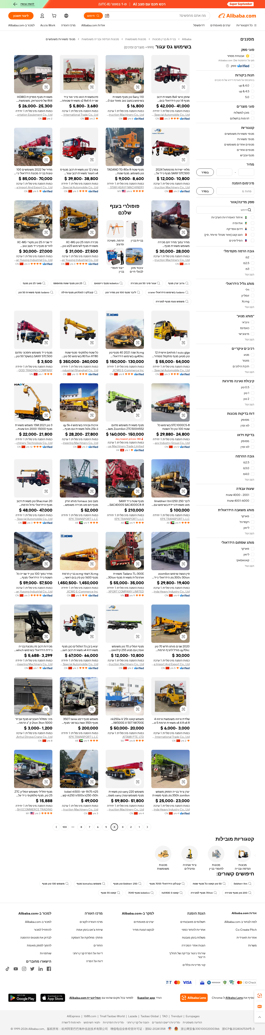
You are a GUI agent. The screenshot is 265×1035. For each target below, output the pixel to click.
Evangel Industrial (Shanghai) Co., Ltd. (79, 370)
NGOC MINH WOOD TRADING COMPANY (33, 370)
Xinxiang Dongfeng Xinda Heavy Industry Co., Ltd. (170, 591)
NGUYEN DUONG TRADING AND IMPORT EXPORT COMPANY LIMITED (125, 591)
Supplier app (146, 997)
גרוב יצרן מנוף (176, 283)
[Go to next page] (56, 827)
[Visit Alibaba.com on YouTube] (15, 968)
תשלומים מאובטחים (192, 921)
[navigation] (225, 433)
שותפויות (45, 953)
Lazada (132, 1016)
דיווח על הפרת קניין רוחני (88, 953)
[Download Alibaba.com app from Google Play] (22, 998)
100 (65, 827)
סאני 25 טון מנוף (32, 283)
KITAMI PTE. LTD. (133, 736)
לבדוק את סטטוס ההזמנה (35, 937)
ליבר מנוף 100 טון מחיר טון (120, 292)
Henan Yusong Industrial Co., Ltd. (79, 260)
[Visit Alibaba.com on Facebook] (48, 968)
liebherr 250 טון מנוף (125, 883)
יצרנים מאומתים (144, 921)
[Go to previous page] (147, 827)
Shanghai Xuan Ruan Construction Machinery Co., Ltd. (170, 260)
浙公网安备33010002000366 (200, 1028)
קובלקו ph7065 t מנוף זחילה (77, 292)
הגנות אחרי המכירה (193, 945)
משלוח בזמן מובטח (193, 937)
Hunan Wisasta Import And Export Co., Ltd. (33, 187)
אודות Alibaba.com (244, 913)
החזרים (98, 945)
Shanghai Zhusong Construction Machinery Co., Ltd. (125, 809)
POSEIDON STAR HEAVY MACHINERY (125, 187)
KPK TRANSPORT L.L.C (175, 519)
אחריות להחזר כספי (193, 929)
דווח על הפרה (94, 961)
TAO (164, 1016)
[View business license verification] (170, 1029)
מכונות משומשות (135, 39)
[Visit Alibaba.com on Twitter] (32, 968)
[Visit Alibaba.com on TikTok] (7, 968)
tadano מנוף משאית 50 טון (33, 292)
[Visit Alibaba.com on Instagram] (24, 968)
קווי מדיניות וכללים (194, 964)
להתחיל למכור (42, 929)
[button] (107, 15)
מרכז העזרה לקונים (91, 921)
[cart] (54, 16)
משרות (252, 945)
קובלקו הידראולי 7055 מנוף (165, 883)
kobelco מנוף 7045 (139, 892)
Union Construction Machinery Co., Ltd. (125, 114)
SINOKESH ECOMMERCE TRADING (33, 809)
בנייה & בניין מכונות (164, 39)
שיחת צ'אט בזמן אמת (89, 929)
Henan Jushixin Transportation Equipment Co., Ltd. (33, 114)
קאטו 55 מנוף (108, 892)
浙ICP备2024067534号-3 (238, 1028)
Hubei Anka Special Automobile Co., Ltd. (170, 114)
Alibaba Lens (234, 997)
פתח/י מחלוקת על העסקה (87, 937)
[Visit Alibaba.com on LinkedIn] (40, 968)
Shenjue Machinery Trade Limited (125, 446)
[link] (259, 995)
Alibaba (186, 39)
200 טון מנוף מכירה (236, 892)
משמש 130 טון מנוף (53, 883)
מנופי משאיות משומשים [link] (60, 39)
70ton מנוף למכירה (202, 892)
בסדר (205, 172)
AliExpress (73, 1016)
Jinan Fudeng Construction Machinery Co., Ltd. (170, 187)
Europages (193, 1016)
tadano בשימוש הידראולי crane (166, 292)
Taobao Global (150, 1016)
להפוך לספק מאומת (39, 945)
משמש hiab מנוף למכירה (170, 301)
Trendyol (176, 1016)
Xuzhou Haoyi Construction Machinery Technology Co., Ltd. (33, 443)
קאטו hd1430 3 (170, 892)
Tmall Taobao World (112, 1016)
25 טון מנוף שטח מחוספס (67, 283)
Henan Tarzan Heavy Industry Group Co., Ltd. (170, 443)
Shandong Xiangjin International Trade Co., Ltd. (79, 114)
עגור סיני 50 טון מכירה (143, 283)
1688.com (90, 1016)
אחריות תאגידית (247, 937)
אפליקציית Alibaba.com (85, 997)
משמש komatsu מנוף (89, 883)
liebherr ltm (240, 883)
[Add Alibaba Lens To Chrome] (194, 998)
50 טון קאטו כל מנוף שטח (207, 883)
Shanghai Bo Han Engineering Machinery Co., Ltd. (79, 443)
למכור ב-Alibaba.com (38, 921)
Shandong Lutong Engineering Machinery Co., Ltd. (33, 664)
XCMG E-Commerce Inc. (128, 370)
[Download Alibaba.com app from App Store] (52, 998)
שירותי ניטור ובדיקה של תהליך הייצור (187, 955)
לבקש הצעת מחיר (143, 929)
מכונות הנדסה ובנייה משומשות (100, 39)
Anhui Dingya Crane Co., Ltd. (34, 736)
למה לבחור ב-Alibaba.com (240, 921)
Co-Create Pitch (246, 929)
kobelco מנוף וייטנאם (106, 283)
